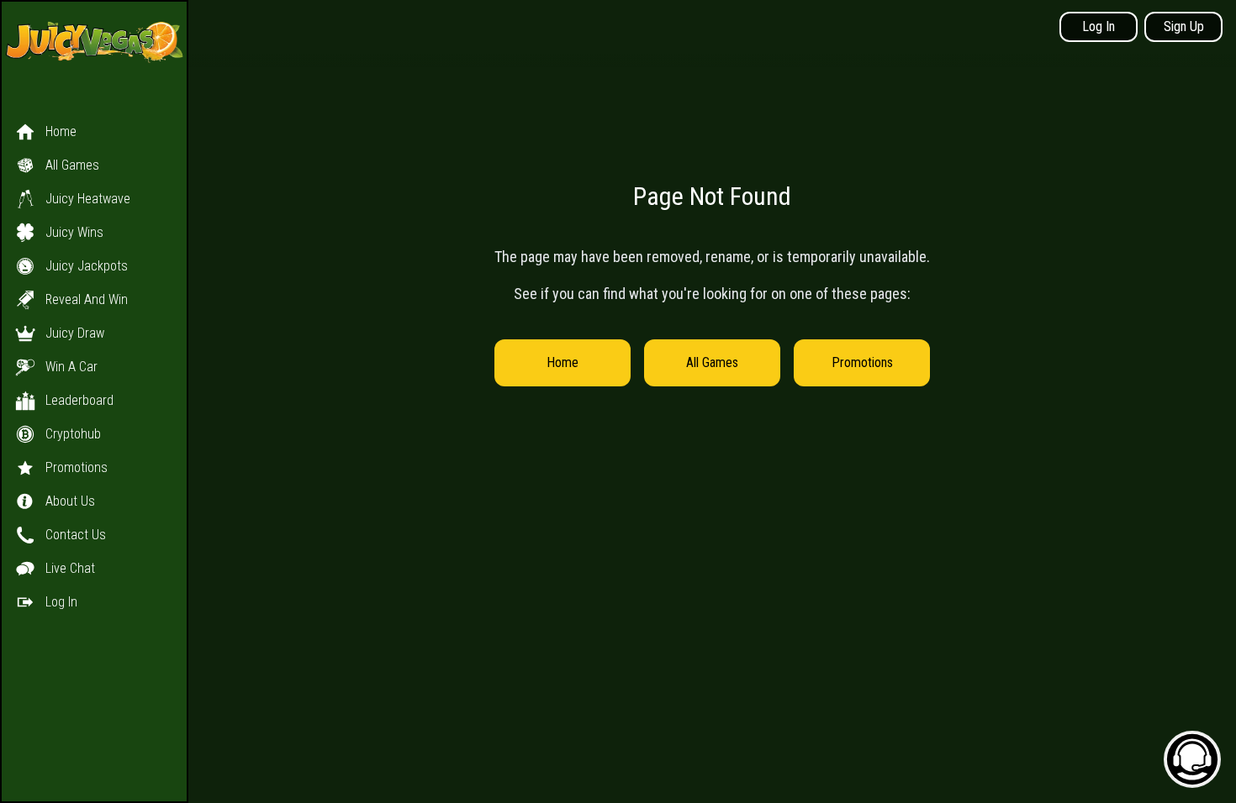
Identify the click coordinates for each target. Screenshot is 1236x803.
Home (562, 362)
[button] (94, 350)
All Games (712, 362)
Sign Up (1184, 26)
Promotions (862, 362)
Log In (1098, 26)
